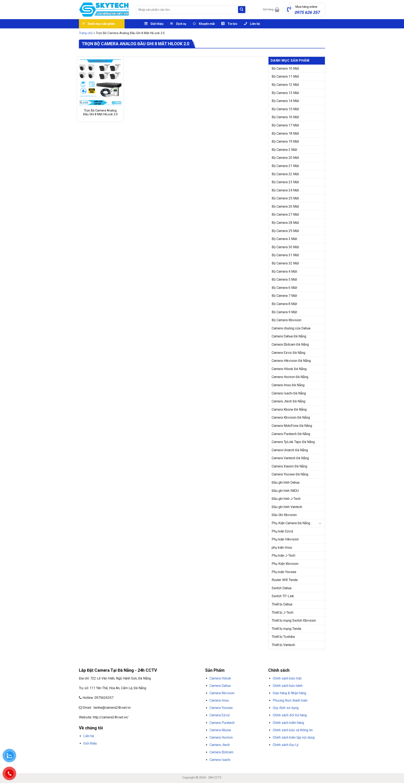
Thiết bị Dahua (282, 604)
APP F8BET (168, 753)
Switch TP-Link (283, 596)
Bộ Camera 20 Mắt (285, 158)
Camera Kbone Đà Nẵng (289, 409)
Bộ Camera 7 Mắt (284, 296)
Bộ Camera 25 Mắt (285, 198)
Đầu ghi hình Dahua (285, 482)
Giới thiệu (90, 743)
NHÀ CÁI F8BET (120, 753)
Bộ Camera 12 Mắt (285, 85)
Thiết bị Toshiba (283, 637)
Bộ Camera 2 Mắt (284, 150)
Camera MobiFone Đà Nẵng (292, 426)
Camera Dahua (220, 686)
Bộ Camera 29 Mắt (285, 231)
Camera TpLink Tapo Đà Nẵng (293, 442)
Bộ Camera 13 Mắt (285, 93)
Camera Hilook (220, 678)
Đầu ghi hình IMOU (285, 491)
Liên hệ (88, 736)
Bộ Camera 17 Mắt (285, 125)
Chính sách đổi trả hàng (290, 715)
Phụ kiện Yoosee (284, 572)
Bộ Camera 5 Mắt (284, 279)
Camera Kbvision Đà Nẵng (291, 417)
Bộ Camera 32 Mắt (285, 263)
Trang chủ (86, 33)
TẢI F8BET (154, 753)
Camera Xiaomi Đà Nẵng (289, 466)
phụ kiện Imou (282, 547)
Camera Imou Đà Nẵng (288, 385)
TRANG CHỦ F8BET (99, 753)
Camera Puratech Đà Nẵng (291, 434)
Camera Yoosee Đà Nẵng (290, 474)
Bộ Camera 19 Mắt (285, 141)
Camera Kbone (220, 730)
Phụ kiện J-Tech (283, 555)
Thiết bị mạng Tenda (286, 629)
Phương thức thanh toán (290, 700)
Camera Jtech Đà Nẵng (288, 401)
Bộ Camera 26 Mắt (285, 206)
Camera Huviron (221, 737)
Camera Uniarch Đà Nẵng (290, 450)
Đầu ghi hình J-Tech (286, 499)
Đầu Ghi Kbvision (284, 515)
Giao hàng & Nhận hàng (289, 693)
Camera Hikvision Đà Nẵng (291, 361)
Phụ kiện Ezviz (282, 531)
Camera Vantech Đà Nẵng (290, 458)
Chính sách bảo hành (288, 686)
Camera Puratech (222, 723)
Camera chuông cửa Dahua (291, 328)
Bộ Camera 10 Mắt (285, 68)
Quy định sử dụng (286, 708)
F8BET (82, 753)
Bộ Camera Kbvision (286, 320)
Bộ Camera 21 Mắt (285, 166)
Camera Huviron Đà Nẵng (290, 377)
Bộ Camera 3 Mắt (284, 239)
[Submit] (241, 9)
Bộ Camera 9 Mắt (284, 312)
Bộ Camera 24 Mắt (285, 190)
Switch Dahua (281, 588)
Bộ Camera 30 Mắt (285, 247)
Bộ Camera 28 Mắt (285, 223)
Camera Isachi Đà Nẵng (289, 393)
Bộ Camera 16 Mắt (285, 117)
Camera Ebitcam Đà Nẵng (290, 344)
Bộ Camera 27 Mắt (285, 214)
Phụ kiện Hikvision (285, 539)
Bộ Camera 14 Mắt (285, 101)
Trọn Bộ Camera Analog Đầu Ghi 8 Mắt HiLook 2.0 (100, 112)
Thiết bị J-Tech (282, 612)
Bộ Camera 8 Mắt (284, 304)
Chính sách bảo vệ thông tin (293, 730)
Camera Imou (219, 700)
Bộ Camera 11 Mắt (285, 76)
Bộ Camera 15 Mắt (285, 109)
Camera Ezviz (220, 715)
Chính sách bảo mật (287, 678)
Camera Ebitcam (221, 752)
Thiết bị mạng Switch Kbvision (294, 620)
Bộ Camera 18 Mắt (285, 133)
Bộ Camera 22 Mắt (285, 174)
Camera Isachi (220, 760)
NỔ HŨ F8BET (183, 753)
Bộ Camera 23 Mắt (285, 182)
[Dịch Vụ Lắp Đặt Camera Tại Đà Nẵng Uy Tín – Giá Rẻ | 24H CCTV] (104, 10)
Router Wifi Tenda (285, 580)
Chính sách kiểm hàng (288, 723)
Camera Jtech (220, 745)
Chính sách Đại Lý (286, 745)
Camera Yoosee (221, 708)
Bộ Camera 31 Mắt (285, 255)
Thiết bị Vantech (283, 645)
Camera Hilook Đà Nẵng (289, 369)
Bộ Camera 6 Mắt (284, 288)
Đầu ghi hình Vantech (287, 507)
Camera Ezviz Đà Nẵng (288, 353)
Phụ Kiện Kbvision (285, 564)
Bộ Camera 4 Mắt (284, 271)
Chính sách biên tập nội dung (294, 737)
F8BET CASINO (138, 753)
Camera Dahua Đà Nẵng (289, 336)
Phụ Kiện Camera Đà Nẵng (291, 523)
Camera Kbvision (222, 693)
